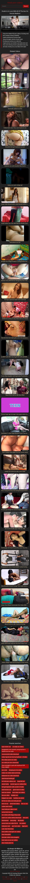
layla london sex (6, 746)
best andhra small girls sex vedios (11, 831)
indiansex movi (6, 826)
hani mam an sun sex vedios (9, 840)
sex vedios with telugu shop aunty (11, 815)
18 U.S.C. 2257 (11, 877)
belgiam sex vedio (7, 798)
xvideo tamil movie (7, 806)
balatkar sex (14, 795)
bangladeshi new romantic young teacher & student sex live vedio (13, 750)
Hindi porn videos (15, 3)
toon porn (25, 817)
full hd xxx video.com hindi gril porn (11, 801)
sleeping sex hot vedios (15, 770)
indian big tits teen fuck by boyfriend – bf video (14, 757)
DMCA (4, 877)
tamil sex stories (6, 792)
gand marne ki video (18, 789)
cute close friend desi (7, 829)
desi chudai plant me (7, 843)
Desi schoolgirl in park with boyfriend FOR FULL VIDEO (13, 766)
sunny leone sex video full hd (10, 823)
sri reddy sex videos (18, 746)
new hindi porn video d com (9, 809)
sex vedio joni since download (10, 762)
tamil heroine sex (6, 789)
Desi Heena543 (6, 834)
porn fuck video (16, 826)
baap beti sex (21, 781)
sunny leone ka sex (7, 812)
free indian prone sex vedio (9, 759)
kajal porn (24, 826)
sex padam (23, 823)
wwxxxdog (13, 820)
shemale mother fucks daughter (10, 837)
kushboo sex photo (19, 798)
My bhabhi (21, 820)
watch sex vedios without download (11, 817)
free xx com (24, 803)
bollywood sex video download (10, 775)
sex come (4, 770)
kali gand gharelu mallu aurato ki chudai (13, 787)
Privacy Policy (20, 877)
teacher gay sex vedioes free (18, 784)
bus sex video (5, 795)
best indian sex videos (18, 792)
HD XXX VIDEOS (15, 871)
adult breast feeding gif (8, 778)
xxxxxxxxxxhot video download (10, 754)
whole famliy (5, 784)
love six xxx (5, 803)
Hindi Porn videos (16, 879)
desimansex (5, 820)
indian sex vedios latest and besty (11, 773)
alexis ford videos (15, 803)
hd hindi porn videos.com (9, 781)
